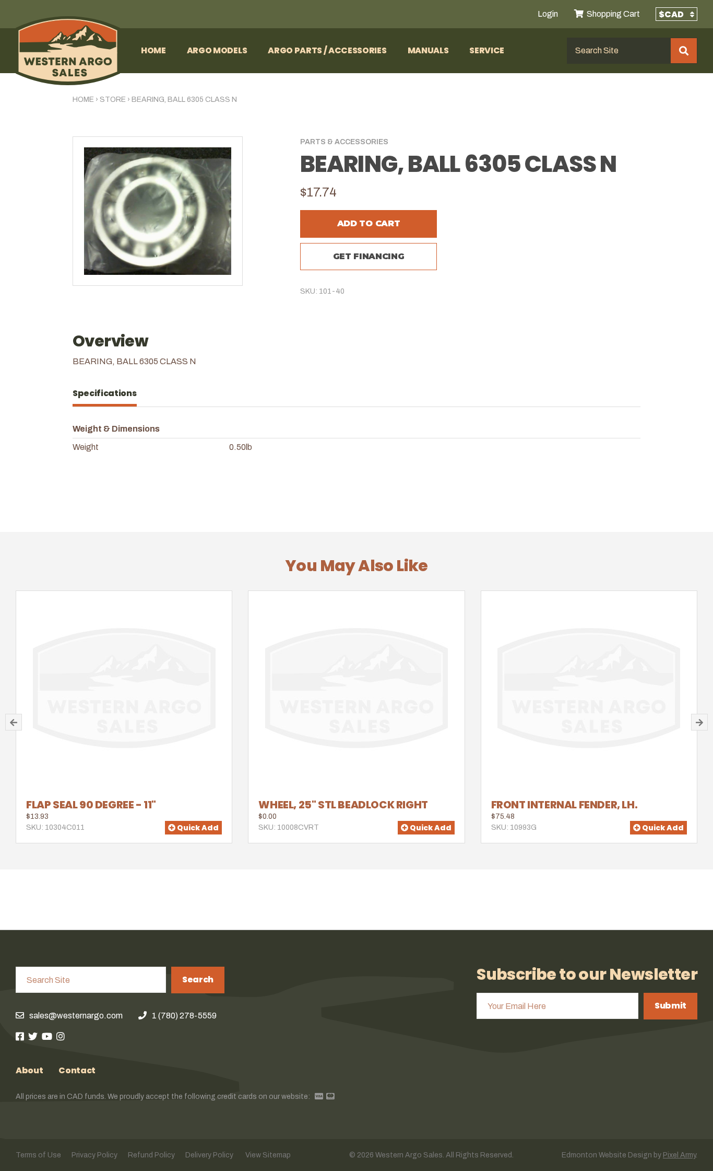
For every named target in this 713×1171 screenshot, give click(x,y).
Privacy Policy (94, 1155)
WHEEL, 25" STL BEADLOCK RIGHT (342, 804)
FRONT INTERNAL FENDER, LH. (564, 804)
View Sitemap (268, 1155)
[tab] (110, 393)
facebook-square (20, 1036)
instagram (60, 1036)
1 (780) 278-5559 (184, 1015)
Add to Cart (368, 223)
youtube (47, 1036)
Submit (670, 1006)
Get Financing (369, 256)
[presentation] (110, 393)
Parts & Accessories (344, 142)
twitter (33, 1036)
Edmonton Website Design (607, 1155)
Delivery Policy (209, 1155)
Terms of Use (38, 1155)
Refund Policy (151, 1155)
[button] (13, 722)
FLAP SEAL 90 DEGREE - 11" (91, 804)
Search (197, 979)
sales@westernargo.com (76, 1015)
